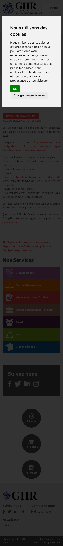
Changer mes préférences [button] (29, 95)
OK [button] (15, 88)
